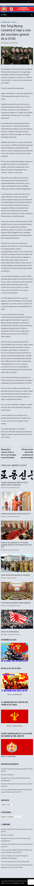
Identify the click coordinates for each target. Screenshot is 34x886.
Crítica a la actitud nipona (10, 632)
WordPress (16, 883)
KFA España (15, 42)
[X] (31, 1)
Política (14, 22)
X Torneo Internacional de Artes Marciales (15, 861)
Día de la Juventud (7, 775)
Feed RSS (6, 824)
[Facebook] (29, 1)
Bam (22, 883)
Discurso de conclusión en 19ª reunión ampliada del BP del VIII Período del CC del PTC (16, 544)
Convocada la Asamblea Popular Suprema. (16, 603)
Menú (5, 15)
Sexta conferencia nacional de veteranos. (15, 575)
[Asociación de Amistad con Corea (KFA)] (17, 9)
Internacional (5, 22)
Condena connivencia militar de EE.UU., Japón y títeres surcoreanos (14, 483)
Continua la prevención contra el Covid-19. (16, 514)
